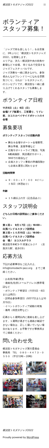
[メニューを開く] (44, 4)
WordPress (33, 437)
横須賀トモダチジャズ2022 (18, 4)
